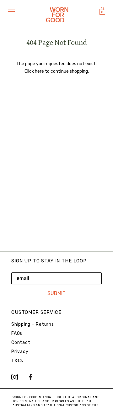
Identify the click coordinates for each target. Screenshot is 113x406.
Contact (20, 342)
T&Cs (17, 360)
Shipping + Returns (32, 324)
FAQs (16, 333)
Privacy (19, 351)
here (39, 71)
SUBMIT (56, 293)
